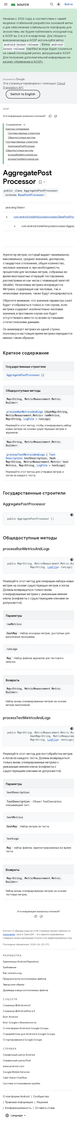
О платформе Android (16, 1096)
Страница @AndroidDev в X (19, 1011)
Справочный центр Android (19, 1054)
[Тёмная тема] (72, 515)
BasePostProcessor (31, 195)
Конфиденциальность (18, 1108)
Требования (9, 967)
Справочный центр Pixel (17, 1060)
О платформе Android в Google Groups (25, 1028)
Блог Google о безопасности (19, 1022)
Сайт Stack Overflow (15, 1077)
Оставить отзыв (45, 1108)
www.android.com (13, 1066)
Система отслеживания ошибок (21, 1083)
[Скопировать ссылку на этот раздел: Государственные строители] (70, 493)
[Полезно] (50, 116)
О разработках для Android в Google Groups (29, 1034)
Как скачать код (12, 973)
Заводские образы (13, 984)
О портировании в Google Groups (22, 1039)
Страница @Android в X (17, 1005)
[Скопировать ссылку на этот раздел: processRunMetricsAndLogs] (53, 549)
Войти (69, 4)
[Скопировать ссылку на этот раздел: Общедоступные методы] (61, 538)
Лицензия (42, 1102)
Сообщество (41, 1096)
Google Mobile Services (16, 1072)
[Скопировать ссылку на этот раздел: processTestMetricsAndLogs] (55, 718)
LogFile (29, 419)
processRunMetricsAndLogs (25, 411)
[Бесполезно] (55, 116)
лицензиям (9, 934)
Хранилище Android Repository (21, 961)
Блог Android (10, 1016)
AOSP (6, 108)
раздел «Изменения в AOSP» (23, 62)
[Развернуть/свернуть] (24, 125)
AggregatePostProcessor (23, 375)
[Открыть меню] (5, 4)
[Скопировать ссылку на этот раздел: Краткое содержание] (53, 353)
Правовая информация (19, 1102)
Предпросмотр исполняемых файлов (24, 978)
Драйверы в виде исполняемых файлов (25, 990)
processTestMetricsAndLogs (26, 454)
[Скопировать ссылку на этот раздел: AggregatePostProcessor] (49, 504)
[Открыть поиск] (52, 4)
